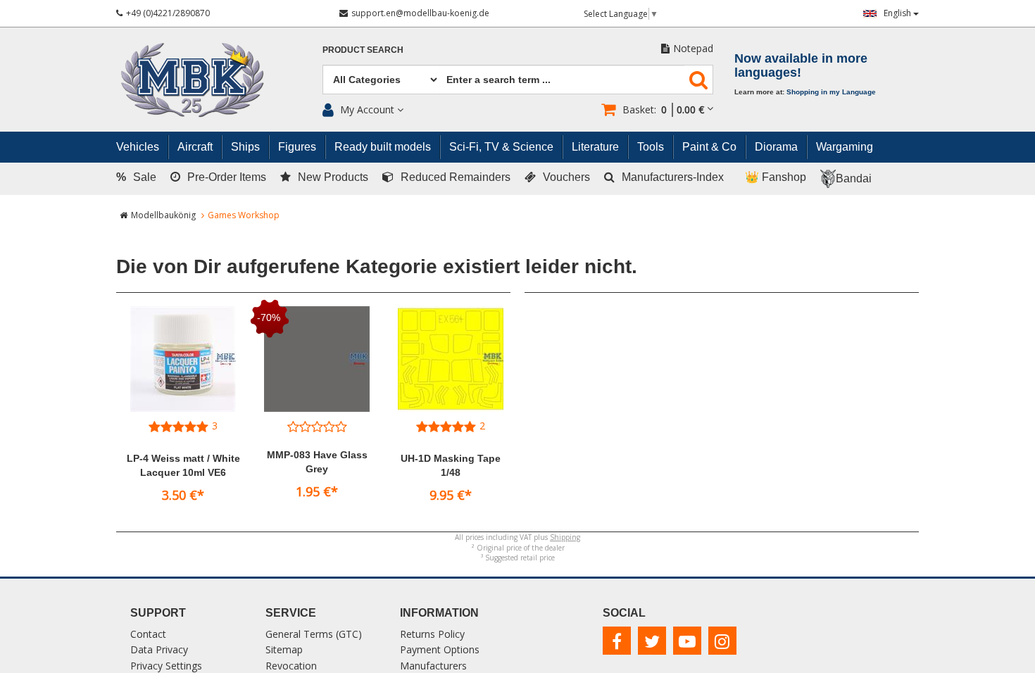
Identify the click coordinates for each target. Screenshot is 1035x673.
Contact (148, 634)
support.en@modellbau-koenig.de (420, 13)
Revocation (291, 665)
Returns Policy (432, 634)
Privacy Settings (166, 665)
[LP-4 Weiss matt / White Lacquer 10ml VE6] (183, 359)
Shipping (565, 537)
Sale (136, 177)
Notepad (693, 48)
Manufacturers (433, 665)
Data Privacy (159, 649)
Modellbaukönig (163, 215)
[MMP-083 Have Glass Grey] (317, 359)
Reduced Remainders (455, 177)
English (898, 13)
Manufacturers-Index (673, 177)
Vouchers (566, 177)
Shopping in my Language (831, 92)
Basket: (663, 109)
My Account (367, 109)
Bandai (854, 178)
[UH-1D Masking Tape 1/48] (450, 359)
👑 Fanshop (775, 177)
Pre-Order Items (226, 177)
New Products (333, 177)
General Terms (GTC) (313, 634)
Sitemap (284, 649)
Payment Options (439, 649)
